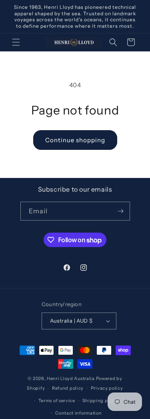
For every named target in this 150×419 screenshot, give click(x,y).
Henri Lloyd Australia (71, 378)
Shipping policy (100, 400)
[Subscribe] (121, 211)
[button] (16, 42)
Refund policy (68, 388)
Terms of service (56, 400)
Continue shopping (75, 140)
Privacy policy (107, 388)
